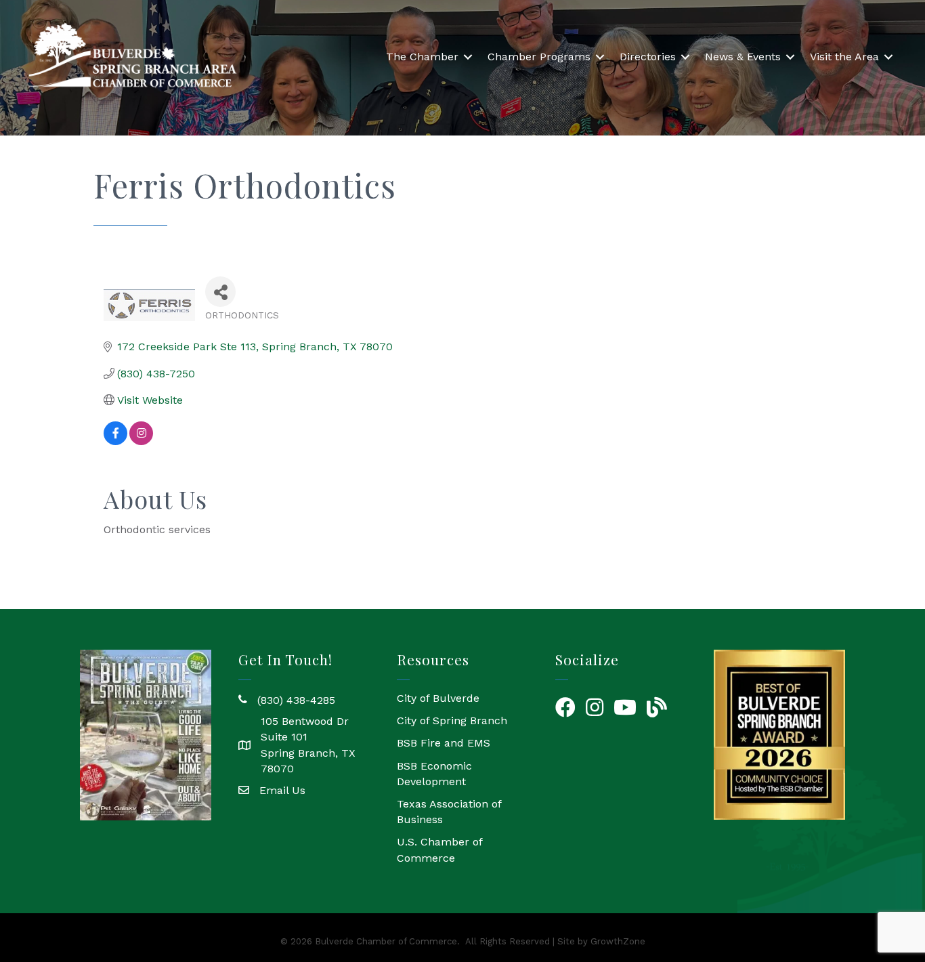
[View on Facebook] (115, 441)
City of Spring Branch (452, 720)
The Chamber (422, 56)
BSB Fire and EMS (443, 742)
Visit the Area (844, 56)
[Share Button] (220, 291)
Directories (648, 56)
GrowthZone (617, 941)
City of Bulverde (438, 698)
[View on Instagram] (141, 441)
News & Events (743, 56)
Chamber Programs (539, 56)
